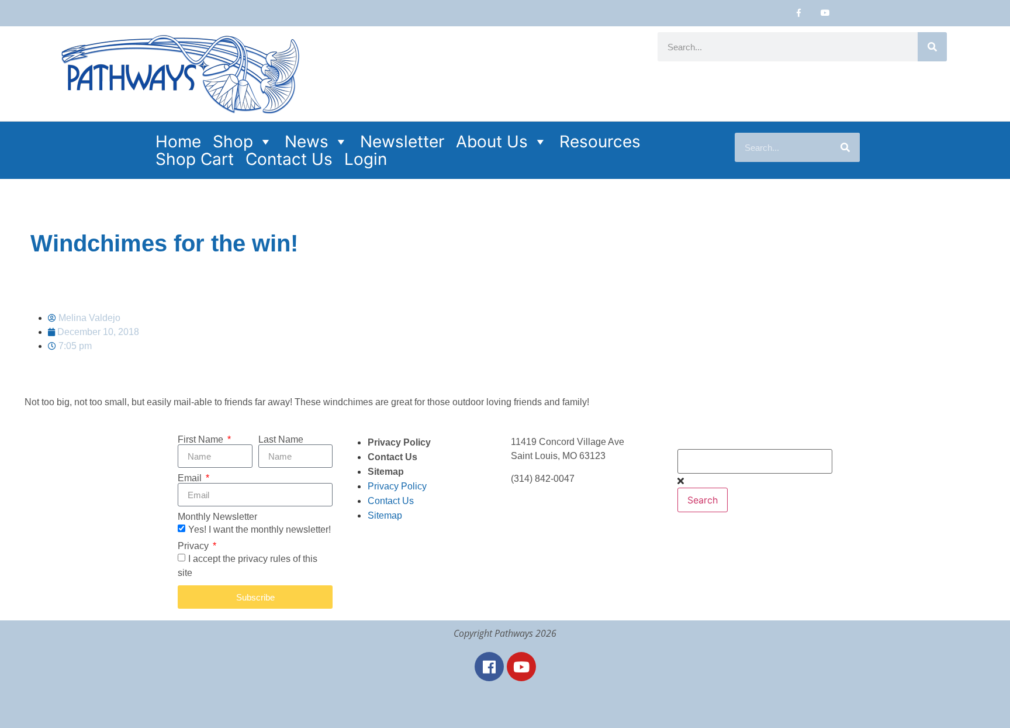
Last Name (280, 439)
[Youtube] (825, 13)
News (306, 141)
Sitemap (386, 472)
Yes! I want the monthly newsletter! (259, 529)
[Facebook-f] (799, 13)
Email (191, 478)
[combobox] (754, 461)
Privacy (194, 546)
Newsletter (402, 141)
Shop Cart (194, 159)
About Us (492, 141)
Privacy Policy (399, 442)
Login (365, 159)
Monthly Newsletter (217, 517)
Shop (233, 141)
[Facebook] (489, 666)
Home (178, 141)
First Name (202, 439)
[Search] (932, 46)
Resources (600, 141)
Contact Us (289, 159)
